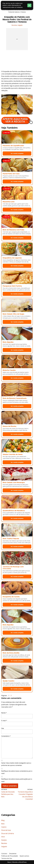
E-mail (4, 720)
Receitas (14, 25)
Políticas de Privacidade (9, 856)
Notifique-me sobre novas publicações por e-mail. (16, 780)
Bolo (2, 824)
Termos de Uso (6, 858)
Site (2, 728)
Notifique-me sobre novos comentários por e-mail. (17, 772)
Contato (4, 853)
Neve (9, 862)
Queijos (4, 840)
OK (29, 5)
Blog (2, 820)
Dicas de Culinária (7, 833)
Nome (4, 713)
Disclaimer (12, 853)
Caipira (3, 827)
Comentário (6, 736)
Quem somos (24, 856)
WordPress (23, 862)
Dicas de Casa (6, 830)
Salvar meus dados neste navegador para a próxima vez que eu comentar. (16, 764)
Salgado (20, 25)
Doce (3, 837)
